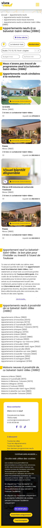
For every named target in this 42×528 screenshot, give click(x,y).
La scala (6, 107)
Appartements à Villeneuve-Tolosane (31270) (19, 327)
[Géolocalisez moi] (3, 44)
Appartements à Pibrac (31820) (14, 317)
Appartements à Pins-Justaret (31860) (17, 337)
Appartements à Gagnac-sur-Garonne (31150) (20, 342)
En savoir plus (21, 509)
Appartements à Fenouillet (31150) (15, 344)
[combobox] (21, 51)
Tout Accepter (21, 520)
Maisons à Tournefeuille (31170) (13, 379)
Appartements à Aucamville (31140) (15, 349)
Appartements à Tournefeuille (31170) (16, 324)
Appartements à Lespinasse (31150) (15, 356)
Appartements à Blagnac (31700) (14, 332)
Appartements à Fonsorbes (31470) (15, 320)
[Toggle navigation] (37, 4)
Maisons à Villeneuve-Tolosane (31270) (17, 381)
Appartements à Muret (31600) (13, 334)
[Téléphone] (5, 182)
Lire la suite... (21, 299)
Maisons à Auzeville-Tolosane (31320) (16, 393)
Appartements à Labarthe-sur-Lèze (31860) (19, 351)
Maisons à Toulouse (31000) (12, 386)
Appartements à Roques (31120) (14, 329)
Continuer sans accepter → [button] (26, 454)
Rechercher (34, 44)
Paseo (5, 146)
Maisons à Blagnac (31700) (12, 384)
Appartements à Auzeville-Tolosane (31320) (19, 354)
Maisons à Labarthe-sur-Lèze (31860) (16, 391)
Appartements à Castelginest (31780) (16, 361)
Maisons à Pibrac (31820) (11, 376)
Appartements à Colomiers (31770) (15, 322)
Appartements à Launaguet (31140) (15, 359)
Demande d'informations (21, 101)
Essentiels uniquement (21, 515)
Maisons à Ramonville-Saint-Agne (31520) (18, 388)
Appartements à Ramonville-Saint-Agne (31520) (21, 346)
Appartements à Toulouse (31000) (15, 339)
